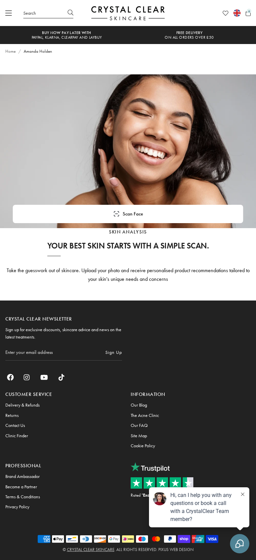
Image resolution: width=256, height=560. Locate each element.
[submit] (70, 13)
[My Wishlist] (225, 13)
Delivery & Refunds (22, 405)
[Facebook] (10, 377)
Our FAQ (139, 425)
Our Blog (139, 405)
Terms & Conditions (22, 497)
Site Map (139, 436)
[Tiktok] (61, 377)
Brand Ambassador (22, 476)
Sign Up (113, 352)
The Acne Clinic (145, 415)
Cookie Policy (143, 446)
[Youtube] (44, 377)
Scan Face (133, 213)
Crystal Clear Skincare (90, 549)
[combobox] (48, 13)
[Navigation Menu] (8, 13)
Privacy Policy (17, 507)
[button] (248, 13)
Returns (12, 415)
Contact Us (15, 425)
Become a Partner (21, 487)
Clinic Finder (16, 436)
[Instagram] (27, 377)
